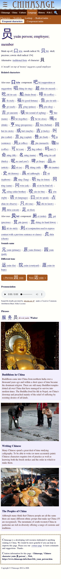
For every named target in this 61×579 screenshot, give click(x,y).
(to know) (45, 203)
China (14, 12)
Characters (5, 18)
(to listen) (41, 179)
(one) (26, 203)
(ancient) (10, 112)
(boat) (28, 94)
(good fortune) (27, 100)
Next (36, 277)
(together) (19, 118)
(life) (9, 155)
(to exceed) (45, 88)
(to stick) (10, 228)
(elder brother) (14, 191)
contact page (37, 545)
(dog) (46, 106)
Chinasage (5, 12)
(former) (32, 250)
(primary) (11, 250)
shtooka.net (29, 300)
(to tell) (48, 100)
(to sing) (23, 88)
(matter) (51, 167)
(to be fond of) (42, 185)
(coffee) (46, 94)
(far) (9, 265)
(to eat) (9, 94)
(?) (50, 149)
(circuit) (10, 209)
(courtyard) (29, 265)
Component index (35, 21)
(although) (31, 173)
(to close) (38, 118)
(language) (19, 197)
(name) (27, 155)
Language (32, 12)
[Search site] (56, 12)
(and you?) (20, 161)
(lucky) (43, 131)
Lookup (28, 18)
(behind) (43, 125)
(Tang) (21, 179)
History (41, 12)
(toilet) (39, 216)
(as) (16, 167)
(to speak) (40, 197)
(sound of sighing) (33, 112)
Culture (22, 12)
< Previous (13, 277)
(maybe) (25, 131)
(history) (11, 173)
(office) (21, 143)
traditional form (20, 60)
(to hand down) (43, 222)
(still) (33, 167)
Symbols (17, 18)
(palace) (27, 106)
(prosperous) (21, 125)
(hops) (38, 161)
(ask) (22, 185)
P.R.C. (50, 12)
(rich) (8, 100)
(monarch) (39, 143)
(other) (34, 149)
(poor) (20, 222)
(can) (17, 149)
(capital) (23, 137)
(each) (8, 106)
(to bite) (37, 191)
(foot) (28, 209)
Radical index (42, 18)
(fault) (41, 137)
